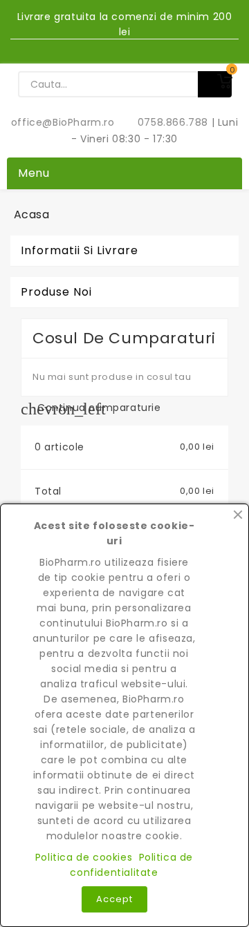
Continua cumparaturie (91, 407)
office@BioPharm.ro (64, 122)
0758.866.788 (165, 122)
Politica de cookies (83, 857)
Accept (114, 899)
